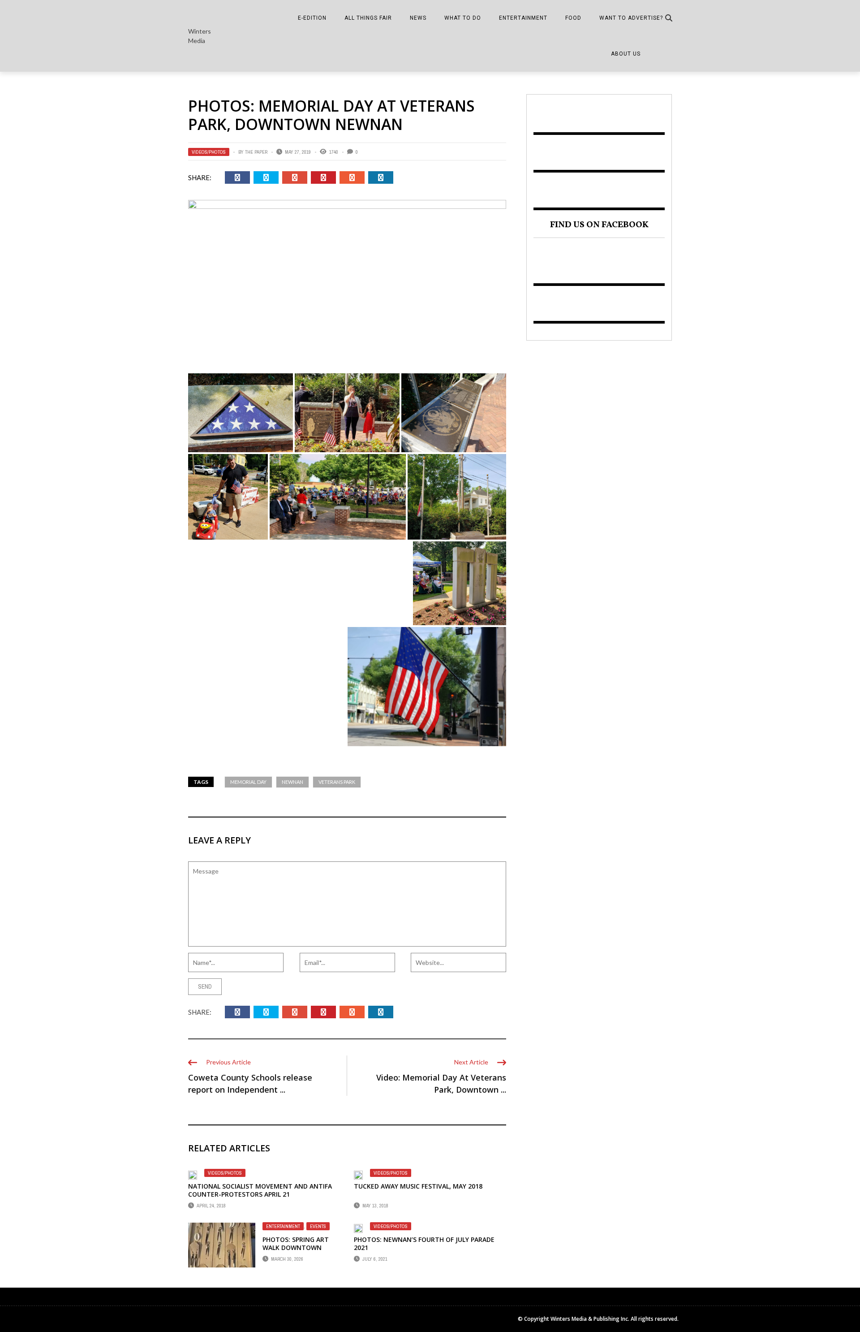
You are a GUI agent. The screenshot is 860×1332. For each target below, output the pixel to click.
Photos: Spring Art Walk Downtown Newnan (295, 1247)
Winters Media (199, 35)
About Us (626, 54)
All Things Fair (368, 18)
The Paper (256, 152)
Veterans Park (336, 782)
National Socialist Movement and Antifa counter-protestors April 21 (260, 1190)
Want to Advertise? (631, 18)
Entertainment (523, 18)
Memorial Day (248, 782)
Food (573, 18)
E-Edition (312, 18)
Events (318, 1226)
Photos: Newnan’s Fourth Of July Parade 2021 (424, 1243)
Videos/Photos (209, 152)
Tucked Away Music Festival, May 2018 (418, 1186)
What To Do (462, 18)
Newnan (292, 782)
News (418, 18)
